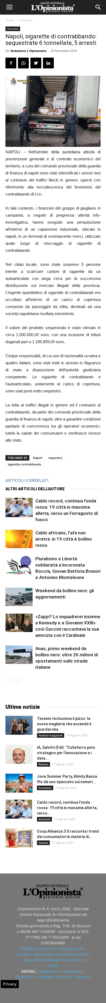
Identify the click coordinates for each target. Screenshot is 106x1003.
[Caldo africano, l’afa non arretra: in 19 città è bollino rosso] (19, 539)
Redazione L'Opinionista (28, 51)
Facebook (46, 971)
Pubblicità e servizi (37, 948)
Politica (43, 764)
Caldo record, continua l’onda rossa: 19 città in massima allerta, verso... (67, 807)
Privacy (76, 959)
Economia (45, 788)
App (27, 959)
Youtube (83, 976)
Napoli (37, 458)
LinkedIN (44, 976)
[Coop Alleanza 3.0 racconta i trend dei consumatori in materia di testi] (19, 838)
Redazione (43, 954)
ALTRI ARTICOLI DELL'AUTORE (35, 488)
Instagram (73, 971)
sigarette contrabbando (24, 464)
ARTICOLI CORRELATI (26, 480)
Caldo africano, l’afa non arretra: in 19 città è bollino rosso (63, 539)
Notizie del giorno (50, 959)
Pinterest (64, 976)
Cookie (53, 965)
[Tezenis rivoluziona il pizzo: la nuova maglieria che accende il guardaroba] (19, 725)
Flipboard (24, 976)
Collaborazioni (71, 948)
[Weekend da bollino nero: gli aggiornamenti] (19, 597)
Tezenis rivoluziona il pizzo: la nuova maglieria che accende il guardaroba (64, 723)
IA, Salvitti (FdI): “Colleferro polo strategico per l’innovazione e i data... (66, 752)
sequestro (55, 458)
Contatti (23, 954)
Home (10, 20)
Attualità (26, 20)
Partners (83, 954)
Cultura (43, 843)
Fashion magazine (51, 735)
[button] (98, 7)
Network (63, 954)
